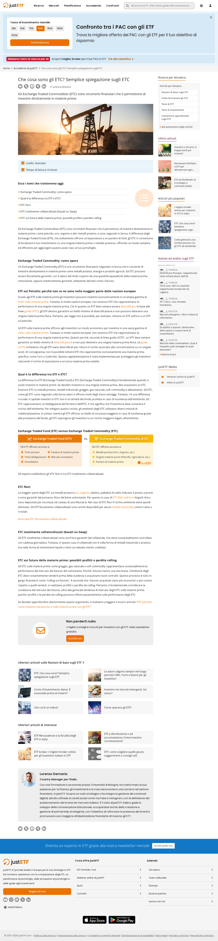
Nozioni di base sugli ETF (65, 662)
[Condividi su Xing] (38, 86)
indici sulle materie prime (33, 302)
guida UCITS (31, 311)
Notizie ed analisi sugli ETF (176, 258)
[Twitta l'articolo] (26, 86)
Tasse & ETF (168, 103)
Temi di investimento (173, 109)
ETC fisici (25, 205)
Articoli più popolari (171, 198)
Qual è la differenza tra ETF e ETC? (40, 198)
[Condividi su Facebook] (32, 86)
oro (77, 492)
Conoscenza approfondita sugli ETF (175, 117)
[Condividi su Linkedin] (44, 86)
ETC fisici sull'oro (123, 497)
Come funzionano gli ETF (175, 98)
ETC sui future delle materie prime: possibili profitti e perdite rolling (60, 218)
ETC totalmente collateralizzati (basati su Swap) (48, 211)
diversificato (128, 306)
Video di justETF (175, 382)
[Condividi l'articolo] (20, 86)
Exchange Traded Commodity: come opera (45, 192)
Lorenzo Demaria (62, 86)
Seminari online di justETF (181, 376)
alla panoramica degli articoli (177, 126)
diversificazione (63, 342)
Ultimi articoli (167, 138)
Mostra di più (169, 354)
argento (85, 492)
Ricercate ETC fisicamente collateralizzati (42, 519)
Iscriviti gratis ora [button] (163, 845)
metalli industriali (122, 507)
